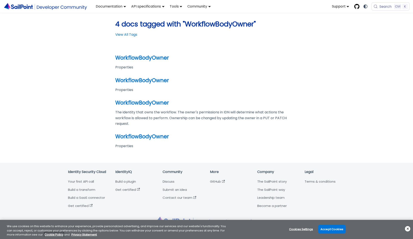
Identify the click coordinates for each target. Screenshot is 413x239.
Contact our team (177, 197)
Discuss (168, 181)
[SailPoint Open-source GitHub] (357, 6)
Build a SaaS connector (86, 197)
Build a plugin (125, 181)
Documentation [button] (109, 6)
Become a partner (272, 206)
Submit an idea (175, 189)
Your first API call (81, 181)
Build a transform (81, 189)
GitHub (215, 181)
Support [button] (339, 6)
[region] (206, 229)
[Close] (407, 228)
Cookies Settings (301, 229)
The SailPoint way (271, 189)
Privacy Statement (84, 235)
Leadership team (271, 197)
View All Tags (126, 34)
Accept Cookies (332, 229)
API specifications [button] (146, 6)
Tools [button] (174, 6)
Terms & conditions (320, 181)
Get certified (78, 206)
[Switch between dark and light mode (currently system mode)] (365, 6)
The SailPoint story (272, 181)
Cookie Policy (54, 235)
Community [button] (197, 6)
